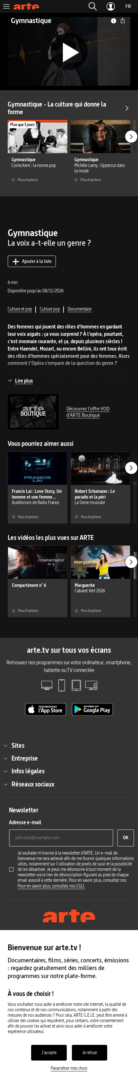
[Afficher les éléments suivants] (131, 136)
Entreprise (25, 758)
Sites (18, 745)
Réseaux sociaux (33, 784)
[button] (93, 6)
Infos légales (28, 771)
